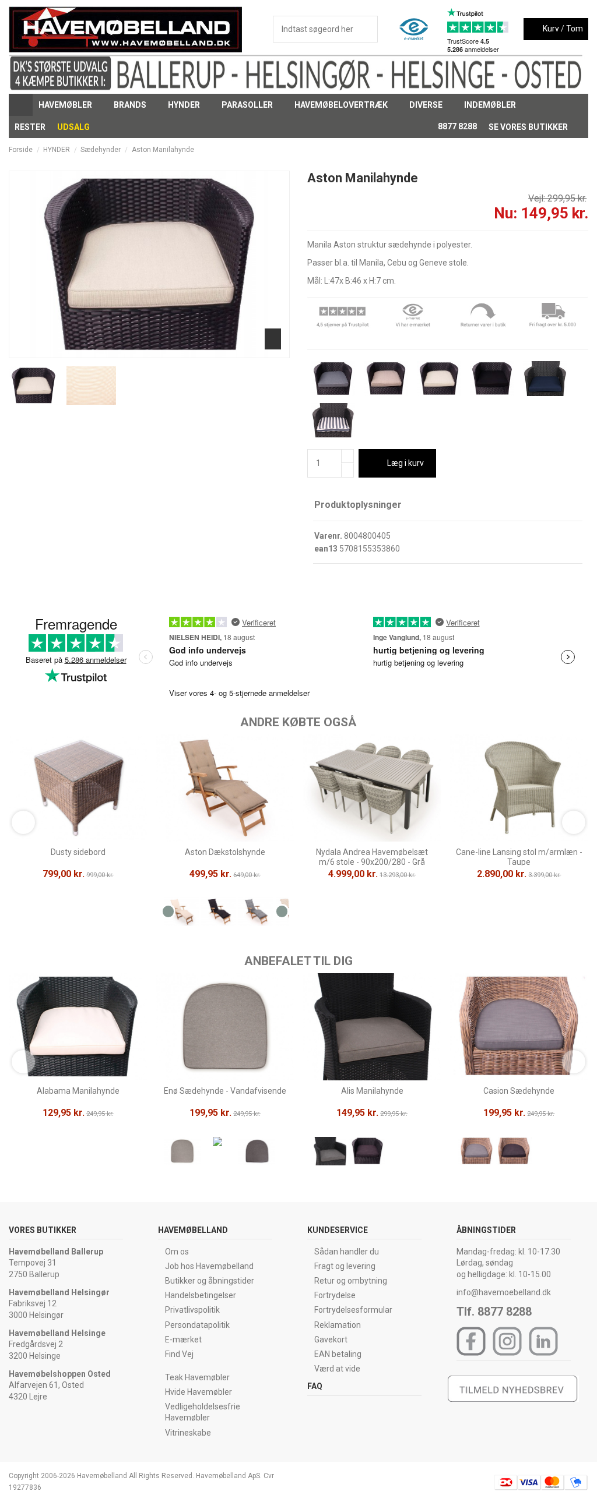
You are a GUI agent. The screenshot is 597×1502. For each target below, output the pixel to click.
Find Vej (179, 1354)
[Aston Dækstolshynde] (182, 914)
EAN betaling (337, 1354)
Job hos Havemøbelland (209, 1266)
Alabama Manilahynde (78, 1090)
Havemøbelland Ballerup (56, 1251)
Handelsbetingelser (200, 1295)
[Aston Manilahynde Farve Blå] (545, 378)
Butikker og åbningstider (209, 1280)
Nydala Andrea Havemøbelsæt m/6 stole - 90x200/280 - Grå (372, 857)
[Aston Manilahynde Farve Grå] (333, 378)
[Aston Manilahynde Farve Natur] (439, 378)
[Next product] (583, 150)
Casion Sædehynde (518, 1090)
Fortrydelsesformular (353, 1309)
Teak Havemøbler (197, 1377)
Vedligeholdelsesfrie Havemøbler (202, 1412)
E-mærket (183, 1339)
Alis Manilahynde (372, 1090)
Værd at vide (337, 1368)
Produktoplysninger (358, 504)
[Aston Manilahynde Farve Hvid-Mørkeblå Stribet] (333, 419)
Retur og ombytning (350, 1280)
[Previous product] (573, 150)
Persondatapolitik (197, 1325)
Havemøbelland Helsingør (59, 1292)
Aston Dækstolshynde (225, 852)
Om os (177, 1251)
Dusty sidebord (78, 852)
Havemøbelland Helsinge (57, 1333)
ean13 (326, 548)
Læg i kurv (405, 463)
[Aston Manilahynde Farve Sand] (386, 378)
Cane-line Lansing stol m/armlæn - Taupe (519, 857)
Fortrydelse (335, 1295)
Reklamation (337, 1325)
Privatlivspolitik (192, 1309)
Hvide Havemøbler (198, 1392)
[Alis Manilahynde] (329, 1153)
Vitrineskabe (188, 1432)
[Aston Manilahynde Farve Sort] (492, 378)
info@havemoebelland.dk (503, 1292)
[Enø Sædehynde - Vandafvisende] (182, 1153)
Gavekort (330, 1339)
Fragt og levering (344, 1266)
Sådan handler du (346, 1251)
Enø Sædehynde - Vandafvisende (225, 1090)
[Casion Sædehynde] (476, 1153)
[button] (70, 105)
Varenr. (328, 535)
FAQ (314, 1386)
